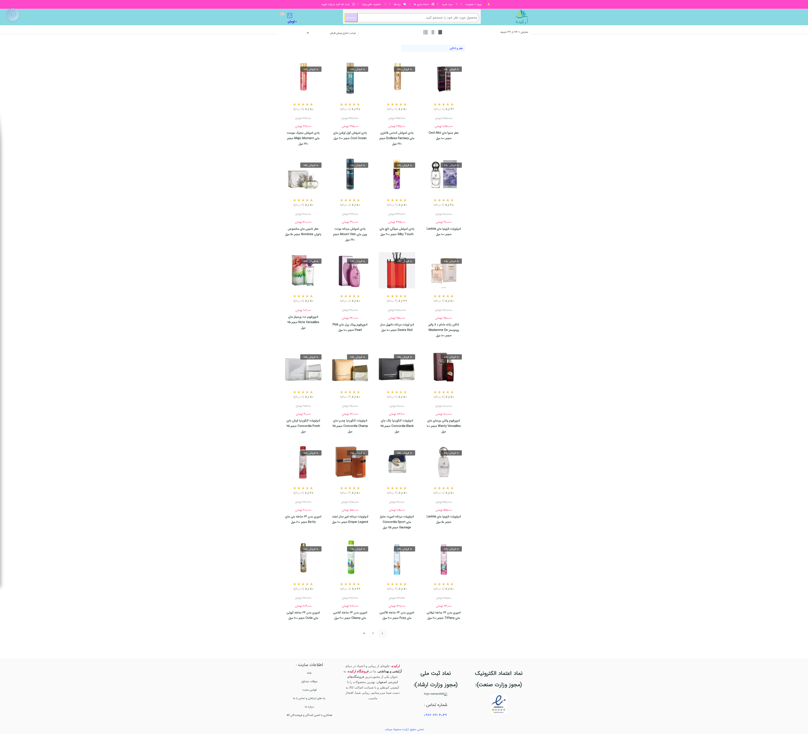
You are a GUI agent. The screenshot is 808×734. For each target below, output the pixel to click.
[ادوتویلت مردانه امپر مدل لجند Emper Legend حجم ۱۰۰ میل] (350, 462)
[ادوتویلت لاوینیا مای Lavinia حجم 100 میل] (444, 174)
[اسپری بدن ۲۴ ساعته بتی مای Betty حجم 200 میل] (303, 462)
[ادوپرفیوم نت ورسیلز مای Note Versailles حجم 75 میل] (303, 270)
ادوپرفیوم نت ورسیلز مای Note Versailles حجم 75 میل (303, 322)
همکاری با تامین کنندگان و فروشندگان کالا (309, 715)
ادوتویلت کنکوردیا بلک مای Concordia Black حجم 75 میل (397, 426)
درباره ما (309, 707)
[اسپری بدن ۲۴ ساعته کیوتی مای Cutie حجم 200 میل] (303, 558)
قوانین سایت (309, 690)
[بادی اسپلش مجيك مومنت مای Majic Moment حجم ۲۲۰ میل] (303, 78)
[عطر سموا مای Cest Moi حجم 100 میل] (444, 78)
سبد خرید (447, 4)
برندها (397, 4)
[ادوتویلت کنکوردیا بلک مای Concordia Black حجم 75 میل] (397, 366)
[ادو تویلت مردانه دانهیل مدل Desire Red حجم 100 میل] (397, 270)
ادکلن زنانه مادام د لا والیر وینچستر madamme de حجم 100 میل (443, 330)
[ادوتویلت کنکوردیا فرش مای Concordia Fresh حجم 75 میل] (303, 366)
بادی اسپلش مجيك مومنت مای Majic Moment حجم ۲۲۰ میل (303, 138)
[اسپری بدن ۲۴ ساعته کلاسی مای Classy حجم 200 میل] (350, 558)
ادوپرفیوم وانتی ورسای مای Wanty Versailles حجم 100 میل (444, 426)
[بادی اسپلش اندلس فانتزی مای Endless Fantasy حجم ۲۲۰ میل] (397, 78)
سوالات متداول (309, 681)
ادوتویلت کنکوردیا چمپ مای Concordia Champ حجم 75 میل (350, 426)
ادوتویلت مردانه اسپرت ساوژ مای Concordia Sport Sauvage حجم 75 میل (397, 522)
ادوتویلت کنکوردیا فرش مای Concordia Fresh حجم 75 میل (303, 426)
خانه (309, 673)
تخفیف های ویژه (371, 4)
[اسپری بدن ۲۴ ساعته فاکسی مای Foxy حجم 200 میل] (397, 558)
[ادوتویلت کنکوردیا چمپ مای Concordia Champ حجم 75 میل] (350, 366)
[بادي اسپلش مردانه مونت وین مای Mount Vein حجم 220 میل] (350, 174)
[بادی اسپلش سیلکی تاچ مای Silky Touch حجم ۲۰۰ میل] (397, 174)
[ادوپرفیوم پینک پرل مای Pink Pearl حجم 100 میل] (350, 270)
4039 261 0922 (435, 715)
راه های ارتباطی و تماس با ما (309, 698)
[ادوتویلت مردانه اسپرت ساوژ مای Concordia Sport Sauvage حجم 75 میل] (397, 462)
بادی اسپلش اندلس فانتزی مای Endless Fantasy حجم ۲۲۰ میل (396, 138)
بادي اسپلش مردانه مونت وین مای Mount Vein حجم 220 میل (350, 234)
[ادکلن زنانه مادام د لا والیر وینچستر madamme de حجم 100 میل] (444, 270)
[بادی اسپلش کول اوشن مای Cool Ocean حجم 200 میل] (350, 78)
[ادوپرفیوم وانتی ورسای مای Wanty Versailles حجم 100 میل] (444, 366)
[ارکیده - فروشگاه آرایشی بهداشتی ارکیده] (506, 16)
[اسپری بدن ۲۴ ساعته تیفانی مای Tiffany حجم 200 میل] (444, 558)
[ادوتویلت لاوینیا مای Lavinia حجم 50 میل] (444, 462)
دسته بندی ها (421, 4)
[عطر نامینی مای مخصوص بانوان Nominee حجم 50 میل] (303, 174)
